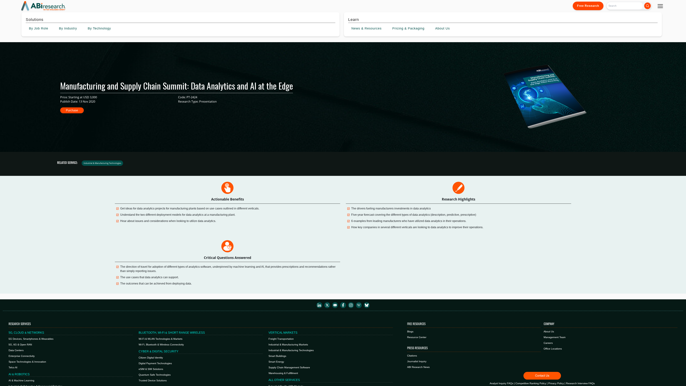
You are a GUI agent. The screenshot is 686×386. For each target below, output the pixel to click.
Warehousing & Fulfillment (283, 373)
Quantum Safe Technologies (155, 374)
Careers (548, 343)
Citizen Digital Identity (151, 357)
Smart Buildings (277, 356)
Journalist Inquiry (416, 361)
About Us (549, 331)
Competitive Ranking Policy (530, 383)
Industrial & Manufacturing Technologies (291, 350)
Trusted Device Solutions (153, 380)
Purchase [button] (72, 110)
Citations (412, 355)
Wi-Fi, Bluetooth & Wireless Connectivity (161, 344)
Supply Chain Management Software (289, 367)
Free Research (588, 5)
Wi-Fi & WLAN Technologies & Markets (160, 338)
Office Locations (553, 348)
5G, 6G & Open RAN (20, 344)
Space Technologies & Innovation (27, 361)
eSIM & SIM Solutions (151, 369)
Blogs (410, 331)
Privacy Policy (556, 383)
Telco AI (13, 367)
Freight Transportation (281, 338)
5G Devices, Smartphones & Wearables (31, 338)
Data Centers (16, 350)
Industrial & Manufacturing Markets (288, 344)
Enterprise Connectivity (22, 356)
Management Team (555, 337)
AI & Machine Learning (21, 380)
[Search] (647, 6)
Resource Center (416, 337)
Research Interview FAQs (580, 383)
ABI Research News (418, 367)
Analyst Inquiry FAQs (501, 383)
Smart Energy (276, 361)
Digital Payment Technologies (155, 363)
